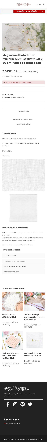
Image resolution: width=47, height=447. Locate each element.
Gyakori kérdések (23, 124)
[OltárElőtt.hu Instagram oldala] (15, 405)
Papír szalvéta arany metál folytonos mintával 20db (10, 355)
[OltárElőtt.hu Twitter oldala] (30, 405)
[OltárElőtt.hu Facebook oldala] (7, 405)
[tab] (23, 111)
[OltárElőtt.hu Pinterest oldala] (22, 405)
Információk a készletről (23, 119)
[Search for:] (43, 4)
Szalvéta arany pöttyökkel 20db (9, 316)
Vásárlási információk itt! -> (29, 11)
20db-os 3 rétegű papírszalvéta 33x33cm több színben (34, 317)
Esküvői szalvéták (17, 97)
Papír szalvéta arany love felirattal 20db (33, 354)
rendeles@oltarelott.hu (13, 423)
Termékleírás (23, 111)
